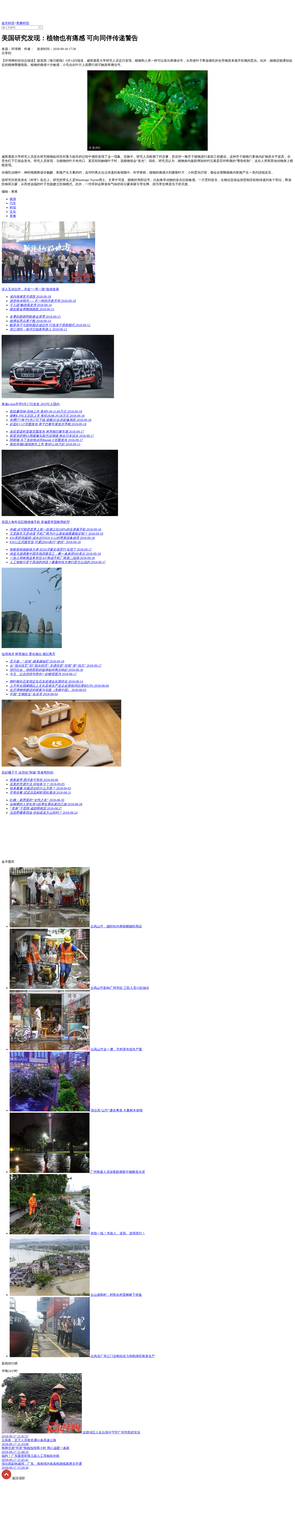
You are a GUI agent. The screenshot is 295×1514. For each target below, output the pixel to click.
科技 (13, 207)
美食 (13, 216)
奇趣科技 (22, 23)
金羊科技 (8, 23)
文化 (13, 211)
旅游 (13, 199)
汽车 (13, 203)
